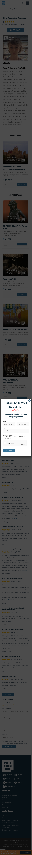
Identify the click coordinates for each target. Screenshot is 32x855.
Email (5, 428)
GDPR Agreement (8, 435)
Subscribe (9, 450)
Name (5, 421)
